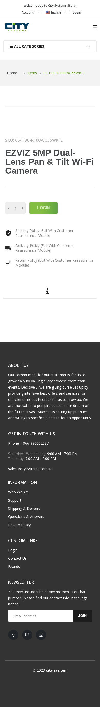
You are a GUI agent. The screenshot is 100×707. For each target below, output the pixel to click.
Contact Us (17, 558)
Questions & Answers (26, 516)
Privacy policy (19, 524)
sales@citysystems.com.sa (30, 468)
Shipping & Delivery (24, 508)
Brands (14, 566)
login (43, 208)
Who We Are (18, 492)
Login (77, 12)
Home (12, 72)
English (56, 12)
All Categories (28, 46)
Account (28, 12)
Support (14, 500)
